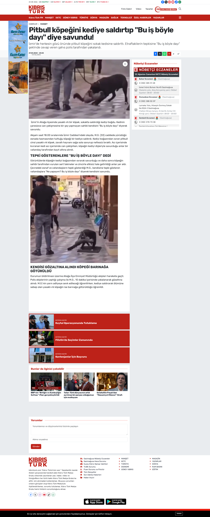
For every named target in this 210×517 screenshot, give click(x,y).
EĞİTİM (155, 469)
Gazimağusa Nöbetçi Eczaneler (97, 459)
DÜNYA (93, 17)
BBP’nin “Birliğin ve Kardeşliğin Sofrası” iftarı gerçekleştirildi (46, 393)
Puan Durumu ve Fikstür (94, 469)
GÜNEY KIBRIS (70, 17)
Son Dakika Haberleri (92, 475)
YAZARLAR (158, 17)
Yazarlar (149, 9)
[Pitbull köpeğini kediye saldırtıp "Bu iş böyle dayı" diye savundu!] (79, 89)
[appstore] (94, 501)
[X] (35, 495)
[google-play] (116, 501)
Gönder (36, 446)
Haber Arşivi (89, 478)
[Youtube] (44, 495)
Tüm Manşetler (90, 472)
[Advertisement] (79, 302)
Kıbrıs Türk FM (36, 17)
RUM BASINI (157, 467)
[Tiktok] (49, 495)
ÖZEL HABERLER (142, 17)
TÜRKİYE (83, 17)
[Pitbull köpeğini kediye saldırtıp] (74, 218)
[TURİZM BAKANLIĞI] (18, 57)
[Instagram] (40, 495)
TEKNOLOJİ (126, 17)
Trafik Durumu (90, 467)
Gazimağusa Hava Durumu (95, 461)
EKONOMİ (125, 467)
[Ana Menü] (180, 17)
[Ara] (180, 9)
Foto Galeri (126, 9)
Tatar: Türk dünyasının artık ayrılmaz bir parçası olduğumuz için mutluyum (79, 394)
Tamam (179, 513)
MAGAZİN (104, 17)
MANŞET (49, 17)
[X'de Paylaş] (160, 54)
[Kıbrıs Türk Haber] (37, 9)
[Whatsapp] (53, 495)
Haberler (33, 24)
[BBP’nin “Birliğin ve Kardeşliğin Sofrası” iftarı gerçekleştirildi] (46, 381)
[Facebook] (31, 495)
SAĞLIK (114, 17)
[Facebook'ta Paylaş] (155, 54)
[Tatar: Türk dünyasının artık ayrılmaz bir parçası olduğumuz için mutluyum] (79, 381)
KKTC (58, 17)
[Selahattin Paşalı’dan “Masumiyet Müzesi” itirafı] (112, 381)
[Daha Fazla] (169, 54)
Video (138, 9)
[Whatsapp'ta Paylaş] (164, 54)
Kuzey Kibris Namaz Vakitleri (96, 464)
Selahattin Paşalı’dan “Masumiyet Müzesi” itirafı (109, 393)
